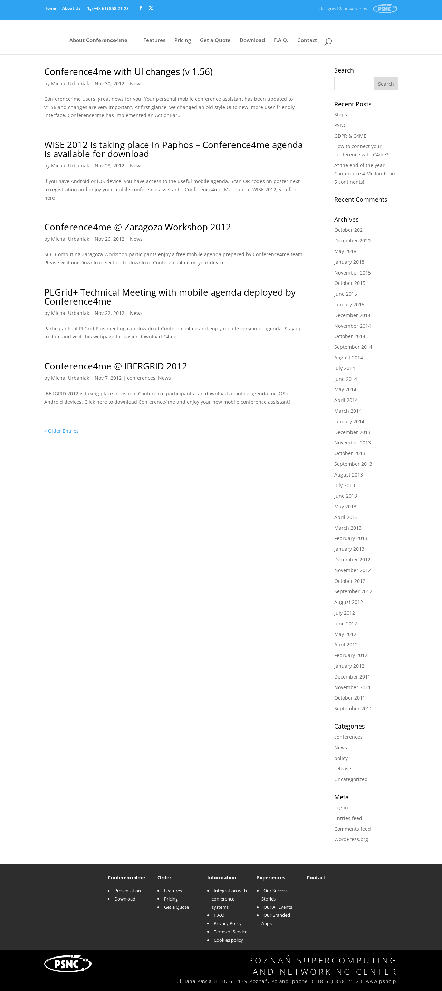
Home (50, 8)
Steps (340, 114)
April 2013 (346, 517)
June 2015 (345, 293)
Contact (307, 41)
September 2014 (353, 347)
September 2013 (353, 464)
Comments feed (352, 829)
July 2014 (344, 368)
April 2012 (346, 644)
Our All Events (277, 907)
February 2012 (350, 655)
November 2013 (352, 442)
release (342, 768)
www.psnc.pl (382, 981)
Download (252, 41)
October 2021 (349, 230)
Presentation (127, 890)
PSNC (340, 125)
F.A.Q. (281, 41)
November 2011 (352, 687)
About (98, 41)
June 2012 (345, 623)
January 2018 (349, 262)
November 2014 (352, 326)
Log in (341, 807)
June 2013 (345, 495)
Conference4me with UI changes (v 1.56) (128, 71)
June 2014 (345, 379)
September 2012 (353, 591)
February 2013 (350, 538)
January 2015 (349, 304)
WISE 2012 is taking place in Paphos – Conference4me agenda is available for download (173, 149)
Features (154, 41)
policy (341, 758)
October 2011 (349, 697)
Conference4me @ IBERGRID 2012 (115, 366)
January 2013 (349, 549)
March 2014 (348, 410)
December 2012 (352, 559)
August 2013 (348, 474)
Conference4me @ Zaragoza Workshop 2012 (137, 227)
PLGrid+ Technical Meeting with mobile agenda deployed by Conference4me (170, 296)
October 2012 (349, 581)
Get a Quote (215, 41)
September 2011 (353, 708)
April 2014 (346, 400)
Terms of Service (230, 932)
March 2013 (348, 528)
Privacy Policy (228, 923)
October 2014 (349, 336)
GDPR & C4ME (350, 136)
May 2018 (345, 251)
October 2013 (349, 453)
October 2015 (349, 283)
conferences (141, 378)
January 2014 (349, 421)
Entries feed (348, 818)
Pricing (182, 41)
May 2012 (345, 634)
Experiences (271, 877)
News (136, 83)
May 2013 (345, 506)
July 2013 (344, 485)
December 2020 (352, 240)
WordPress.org (351, 839)
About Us (71, 8)
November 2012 (352, 570)
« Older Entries (61, 430)
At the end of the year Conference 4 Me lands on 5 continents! (364, 173)
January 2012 (349, 666)
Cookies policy (228, 940)
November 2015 (352, 272)
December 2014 (352, 315)
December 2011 (352, 676)
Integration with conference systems (229, 898)
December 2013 (352, 432)
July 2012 (344, 612)
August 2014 (348, 357)
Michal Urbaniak (70, 83)
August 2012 (348, 602)
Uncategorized (351, 779)
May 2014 (345, 389)
